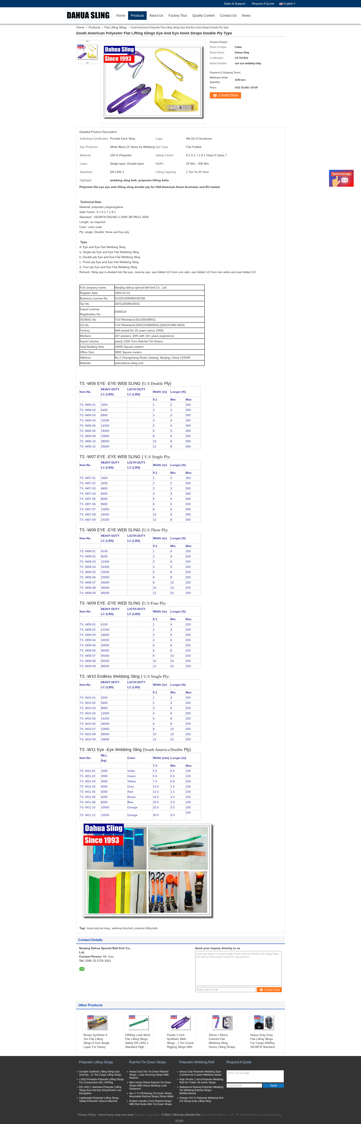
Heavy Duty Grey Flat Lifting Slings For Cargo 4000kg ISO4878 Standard (262, 1040)
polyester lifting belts (146, 928)
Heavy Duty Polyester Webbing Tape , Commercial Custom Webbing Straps (200, 1073)
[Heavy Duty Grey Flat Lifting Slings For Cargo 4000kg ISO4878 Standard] (263, 1022)
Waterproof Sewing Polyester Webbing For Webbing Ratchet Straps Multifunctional (201, 1090)
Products (137, 15)
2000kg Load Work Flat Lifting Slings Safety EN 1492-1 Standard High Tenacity (137, 1042)
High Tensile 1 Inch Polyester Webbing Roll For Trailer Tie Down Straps (201, 1081)
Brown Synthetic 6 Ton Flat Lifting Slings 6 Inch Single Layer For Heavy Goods (96, 1042)
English (288, 3)
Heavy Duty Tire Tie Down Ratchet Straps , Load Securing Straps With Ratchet (149, 1074)
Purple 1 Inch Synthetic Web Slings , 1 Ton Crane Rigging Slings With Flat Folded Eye (180, 1042)
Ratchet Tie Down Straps (147, 1062)
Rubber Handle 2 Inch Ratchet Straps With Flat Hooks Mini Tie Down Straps (150, 1103)
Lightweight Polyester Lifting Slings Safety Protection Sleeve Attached (99, 1099)
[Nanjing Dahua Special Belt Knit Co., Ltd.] (90, 15)
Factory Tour (178, 15)
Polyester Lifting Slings (96, 1062)
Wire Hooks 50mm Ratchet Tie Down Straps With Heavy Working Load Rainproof (150, 1085)
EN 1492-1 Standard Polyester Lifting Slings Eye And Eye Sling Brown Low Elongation (100, 1090)
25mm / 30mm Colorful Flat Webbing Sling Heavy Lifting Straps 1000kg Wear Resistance (222, 1044)
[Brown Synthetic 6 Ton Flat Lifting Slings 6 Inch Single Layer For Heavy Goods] (97, 1022)
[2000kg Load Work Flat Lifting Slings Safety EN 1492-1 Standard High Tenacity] (138, 1022)
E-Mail (166, 1114)
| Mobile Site (192, 1114)
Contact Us (228, 15)
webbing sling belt (122, 928)
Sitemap (178, 1114)
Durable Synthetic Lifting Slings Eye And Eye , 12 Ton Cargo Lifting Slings (100, 1073)
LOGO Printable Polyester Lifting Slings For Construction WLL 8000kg (101, 1081)
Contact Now (228, 95)
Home (120, 15)
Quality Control (203, 15)
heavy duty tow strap (98, 928)
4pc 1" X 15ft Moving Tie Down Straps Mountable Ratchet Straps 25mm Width (151, 1095)
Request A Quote (263, 3)
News (246, 15)
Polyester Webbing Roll (196, 1062)
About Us (156, 15)
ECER (179, 1121)
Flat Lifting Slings (115, 27)
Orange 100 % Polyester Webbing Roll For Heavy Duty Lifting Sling (201, 1099)
